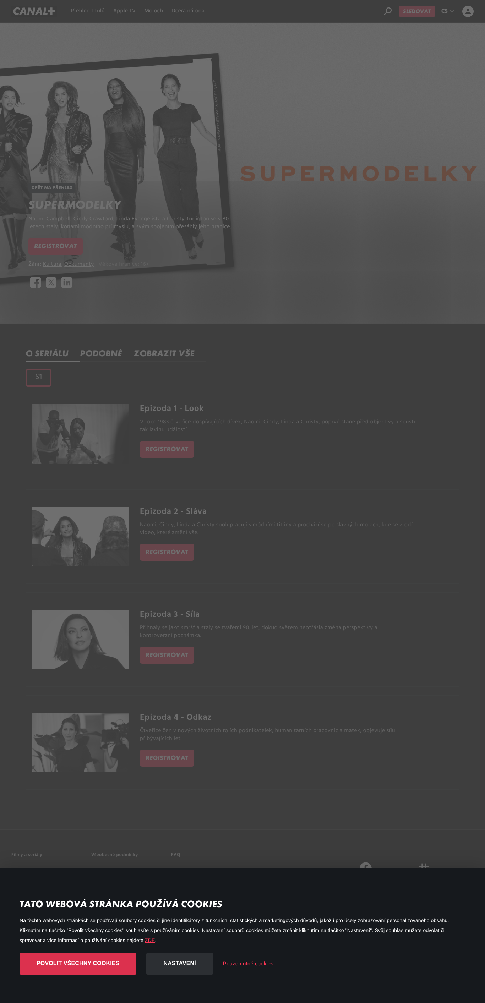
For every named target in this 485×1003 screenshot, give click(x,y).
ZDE (150, 940)
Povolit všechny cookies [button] (78, 963)
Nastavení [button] (179, 963)
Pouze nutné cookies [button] (248, 964)
